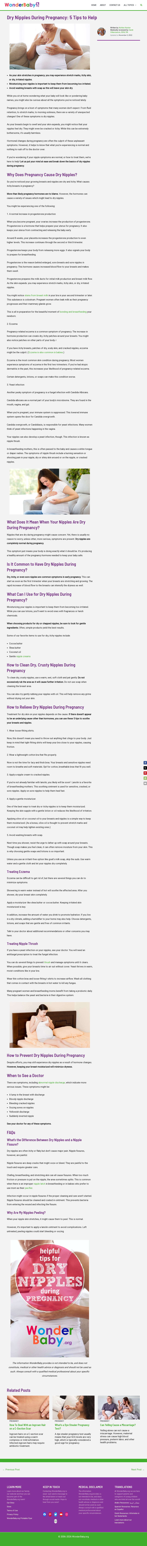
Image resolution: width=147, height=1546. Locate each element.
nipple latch (39, 1183)
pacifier (28, 1188)
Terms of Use (12, 1510)
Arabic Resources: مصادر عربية (127, 1503)
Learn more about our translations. (123, 1521)
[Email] (145, 783)
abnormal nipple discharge (51, 1082)
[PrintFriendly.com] (145, 778)
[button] (141, 5)
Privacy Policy (12, 1514)
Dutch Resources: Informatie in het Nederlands (127, 1514)
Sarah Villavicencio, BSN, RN (121, 31)
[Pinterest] (145, 773)
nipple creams (23, 656)
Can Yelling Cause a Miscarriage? (118, 1425)
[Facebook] (145, 762)
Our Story (10, 1503)
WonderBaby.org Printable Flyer (19, 1518)
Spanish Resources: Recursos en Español (127, 1508)
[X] (145, 768)
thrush (47, 962)
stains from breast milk (36, 295)
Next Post (137, 1469)
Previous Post (11, 1469)
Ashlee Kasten (125, 28)
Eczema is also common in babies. (45, 352)
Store (9, 1507)
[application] (135, 5)
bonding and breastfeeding (73, 311)
